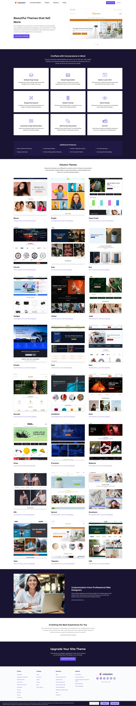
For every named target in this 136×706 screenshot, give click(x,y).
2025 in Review (39, 687)
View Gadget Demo (18, 318)
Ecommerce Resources (61, 677)
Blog (57, 674)
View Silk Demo (17, 514)
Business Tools (59, 679)
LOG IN (118, 2)
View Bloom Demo (18, 220)
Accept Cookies (114, 703)
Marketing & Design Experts (62, 689)
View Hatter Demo (55, 318)
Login (57, 692)
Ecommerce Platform (35, 2)
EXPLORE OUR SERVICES (77, 600)
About (37, 674)
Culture (38, 679)
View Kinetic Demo (18, 367)
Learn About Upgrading (30, 220)
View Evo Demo (93, 269)
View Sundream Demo (94, 514)
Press (37, 684)
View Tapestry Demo (56, 563)
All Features (19, 687)
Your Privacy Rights (94, 703)
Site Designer (78, 674)
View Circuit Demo (18, 269)
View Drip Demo (55, 269)
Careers (38, 682)
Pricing (64, 2)
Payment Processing (21, 684)
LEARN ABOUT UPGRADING (21, 36)
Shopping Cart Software (22, 677)
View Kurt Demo (55, 367)
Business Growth (20, 679)
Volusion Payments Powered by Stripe (82, 680)
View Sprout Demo (56, 514)
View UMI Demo (93, 563)
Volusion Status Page (60, 684)
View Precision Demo (56, 465)
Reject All (105, 703)
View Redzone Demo (94, 465)
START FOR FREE (110, 2)
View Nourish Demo (19, 416)
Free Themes (20, 682)
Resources (56, 2)
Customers (38, 677)
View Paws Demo (18, 465)
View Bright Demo (55, 220)
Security (19, 689)
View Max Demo (93, 367)
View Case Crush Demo (95, 220)
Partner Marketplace (60, 687)
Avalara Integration (79, 686)
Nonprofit (19, 692)
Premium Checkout (79, 677)
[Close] (133, 703)
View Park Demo (93, 416)
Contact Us (58, 695)
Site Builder (19, 674)
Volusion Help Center (60, 682)
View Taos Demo (18, 563)
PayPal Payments (79, 683)
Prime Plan (19, 697)
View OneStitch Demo (56, 416)
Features (47, 2)
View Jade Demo (93, 318)
